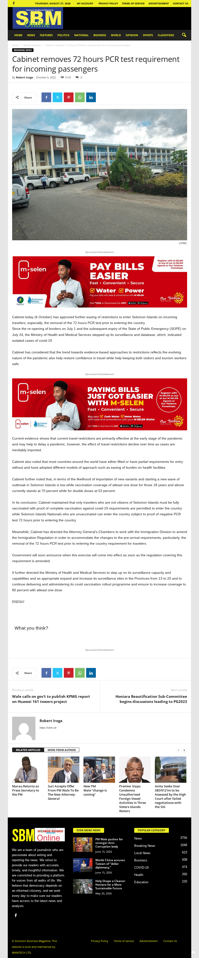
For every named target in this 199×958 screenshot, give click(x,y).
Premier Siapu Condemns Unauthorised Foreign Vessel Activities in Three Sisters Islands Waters (132, 798)
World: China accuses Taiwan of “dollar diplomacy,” (110, 863)
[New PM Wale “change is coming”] (99, 770)
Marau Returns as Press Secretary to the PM (25, 790)
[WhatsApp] (80, 97)
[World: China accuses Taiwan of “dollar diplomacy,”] (82, 865)
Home (18, 35)
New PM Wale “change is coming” (95, 790)
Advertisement (159, 3)
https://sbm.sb (48, 727)
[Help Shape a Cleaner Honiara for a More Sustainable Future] (82, 886)
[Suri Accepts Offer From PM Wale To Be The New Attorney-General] (63, 770)
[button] (184, 35)
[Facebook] (14, 3)
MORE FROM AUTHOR (62, 750)
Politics (63, 35)
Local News (142, 853)
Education (141, 882)
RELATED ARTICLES (28, 750)
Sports (148, 35)
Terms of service (133, 3)
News (31, 35)
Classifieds (166, 35)
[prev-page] (178, 750)
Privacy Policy (108, 3)
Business (99, 35)
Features (46, 35)
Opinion (132, 35)
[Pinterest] (69, 97)
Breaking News (32, 45)
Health (138, 875)
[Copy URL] (102, 97)
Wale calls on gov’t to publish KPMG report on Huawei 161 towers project (51, 699)
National (81, 35)
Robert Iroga (24, 77)
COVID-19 (141, 867)
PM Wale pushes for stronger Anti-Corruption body (109, 843)
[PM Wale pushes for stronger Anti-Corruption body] (82, 844)
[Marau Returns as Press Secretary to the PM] (28, 770)
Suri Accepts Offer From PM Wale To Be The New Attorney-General (63, 792)
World (116, 35)
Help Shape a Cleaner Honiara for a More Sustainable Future (110, 884)
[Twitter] (57, 97)
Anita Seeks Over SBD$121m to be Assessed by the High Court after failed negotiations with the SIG (170, 796)
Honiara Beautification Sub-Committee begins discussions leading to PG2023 (151, 699)
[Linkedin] (91, 97)
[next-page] (184, 750)
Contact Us (180, 3)
